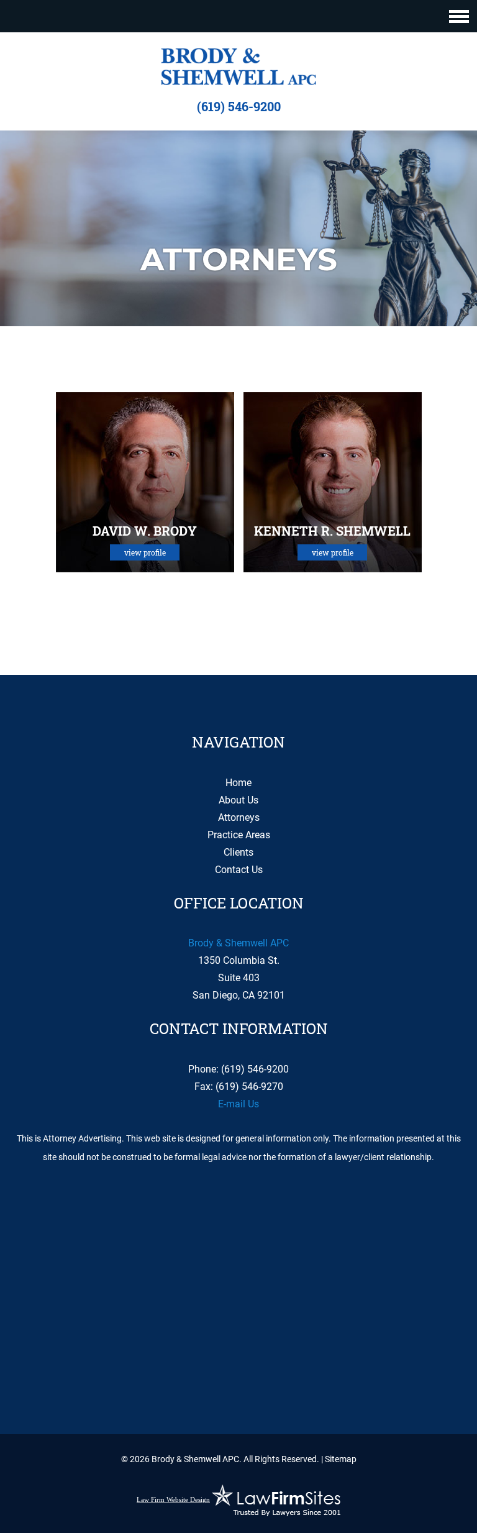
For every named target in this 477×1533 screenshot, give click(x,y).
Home (238, 783)
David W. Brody (145, 531)
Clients (238, 852)
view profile (145, 552)
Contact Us (239, 870)
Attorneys (239, 817)
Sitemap (341, 1459)
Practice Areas (238, 835)
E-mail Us (238, 1104)
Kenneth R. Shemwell (332, 531)
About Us (238, 800)
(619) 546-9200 (239, 106)
